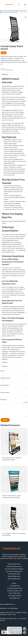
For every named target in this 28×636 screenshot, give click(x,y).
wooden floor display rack (14, 590)
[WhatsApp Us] (24, 628)
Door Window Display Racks (14, 571)
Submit (5, 420)
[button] (25, 17)
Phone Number (5, 392)
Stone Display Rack (9, 69)
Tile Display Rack (15, 586)
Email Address (5, 385)
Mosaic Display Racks (14, 578)
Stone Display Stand (14, 593)
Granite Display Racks (14, 574)
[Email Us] (24, 632)
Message (4, 399)
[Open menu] (26, 4)
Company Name (6, 378)
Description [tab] (5, 74)
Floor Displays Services (14, 595)
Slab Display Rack (14, 598)
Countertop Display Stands (14, 566)
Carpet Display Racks (14, 564)
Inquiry (4, 53)
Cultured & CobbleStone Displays (14, 569)
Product (14, 583)
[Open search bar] (18, 4)
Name (3, 371)
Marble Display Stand (14, 576)
